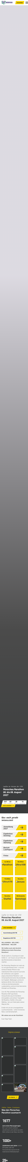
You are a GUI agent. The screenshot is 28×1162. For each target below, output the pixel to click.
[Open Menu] (27, 2)
